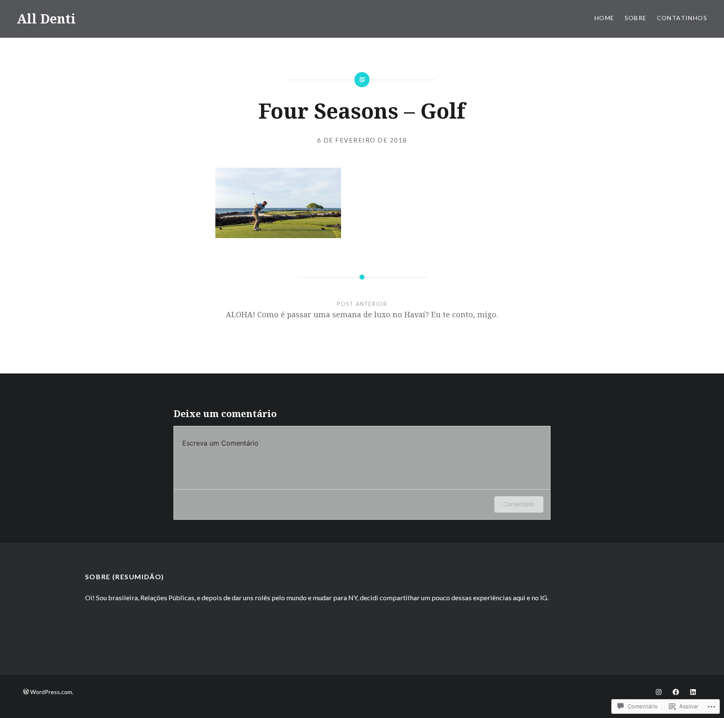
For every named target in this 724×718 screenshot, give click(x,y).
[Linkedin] (693, 691)
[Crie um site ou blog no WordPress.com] (26, 691)
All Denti (46, 18)
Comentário (519, 504)
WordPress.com (51, 691)
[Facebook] (676, 691)
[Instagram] (658, 691)
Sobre (636, 17)
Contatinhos (682, 17)
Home (605, 17)
